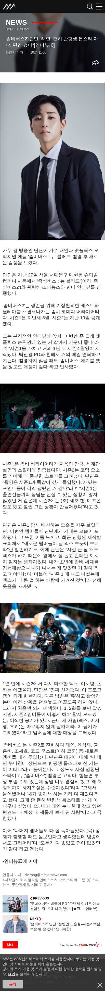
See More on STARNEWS (81, 944)
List (10, 944)
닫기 (99, 985)
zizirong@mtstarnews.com (45, 875)
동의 (12, 984)
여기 (11, 974)
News (24, 29)
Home (10, 29)
